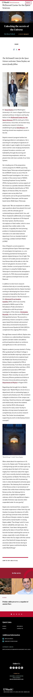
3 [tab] (16, 614)
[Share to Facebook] (14, 50)
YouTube (19, 668)
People (4, 628)
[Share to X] (16, 50)
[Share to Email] (19, 50)
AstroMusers (21, 128)
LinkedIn (22, 668)
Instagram (11, 668)
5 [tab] (22, 614)
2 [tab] (14, 614)
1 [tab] (11, 614)
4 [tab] (19, 614)
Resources (20, 626)
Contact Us (20, 628)
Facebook (13, 668)
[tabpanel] (16, 594)
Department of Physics (9, 382)
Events (4, 626)
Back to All (14, 560)
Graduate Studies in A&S (11, 641)
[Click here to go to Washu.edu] (8, 690)
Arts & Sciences (9, 638)
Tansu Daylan (9, 110)
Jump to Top (6, 560)
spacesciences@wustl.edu (16, 679)
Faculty (26, 34)
